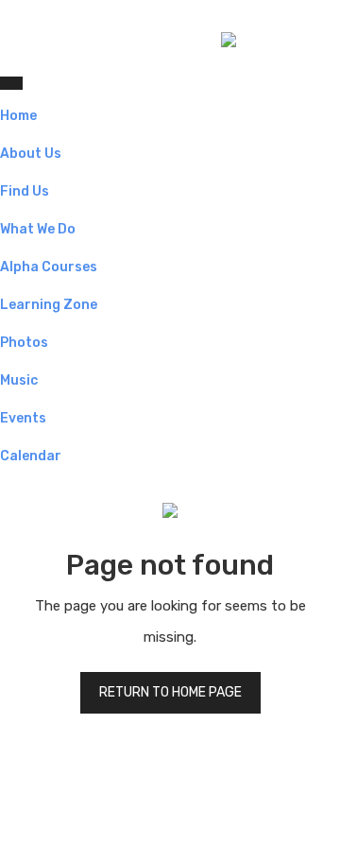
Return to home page (170, 692)
